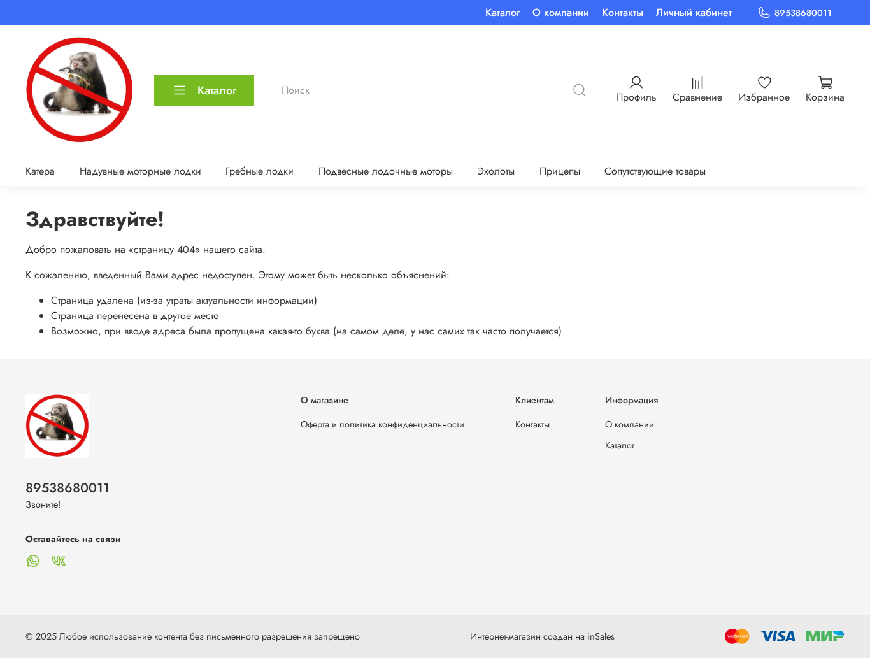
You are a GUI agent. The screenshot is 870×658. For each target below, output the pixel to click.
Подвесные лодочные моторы (385, 171)
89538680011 (803, 12)
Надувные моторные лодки (140, 171)
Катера (40, 171)
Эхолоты (496, 171)
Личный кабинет (694, 12)
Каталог (502, 12)
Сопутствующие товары (655, 171)
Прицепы (559, 171)
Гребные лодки (259, 171)
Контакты (622, 12)
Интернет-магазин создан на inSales (542, 636)
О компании (560, 12)
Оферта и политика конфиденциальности (382, 424)
